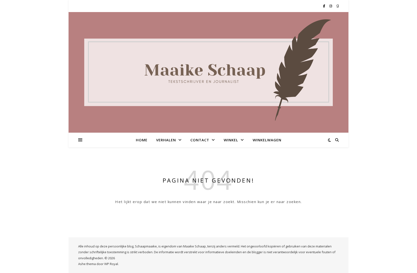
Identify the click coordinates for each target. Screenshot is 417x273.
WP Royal (111, 264)
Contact (199, 139)
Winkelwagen (267, 139)
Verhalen (166, 139)
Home (141, 139)
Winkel (231, 139)
